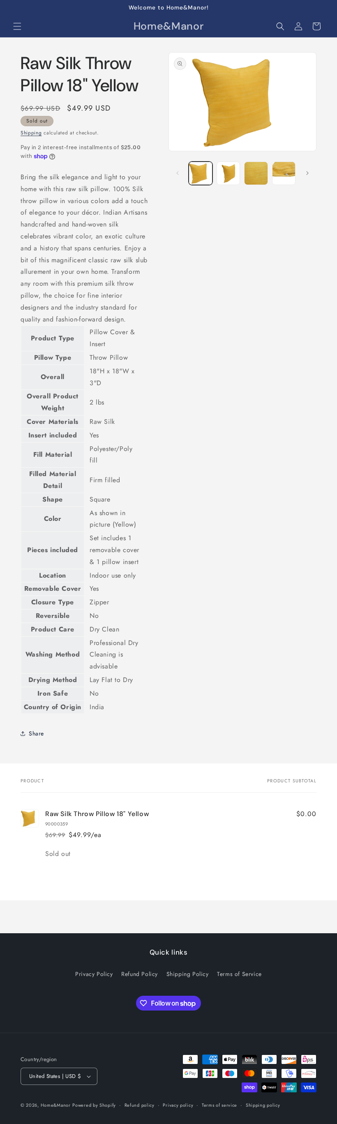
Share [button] (36, 733)
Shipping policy (263, 1105)
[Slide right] (307, 173)
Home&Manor (56, 1105)
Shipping (31, 132)
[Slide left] (177, 173)
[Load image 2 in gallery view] (228, 173)
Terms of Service (239, 974)
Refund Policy (139, 974)
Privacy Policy (94, 974)
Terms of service (219, 1105)
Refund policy (140, 1105)
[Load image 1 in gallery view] (200, 173)
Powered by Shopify (94, 1105)
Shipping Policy (187, 974)
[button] (17, 26)
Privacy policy (178, 1105)
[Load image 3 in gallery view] (256, 173)
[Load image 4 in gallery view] (284, 173)
